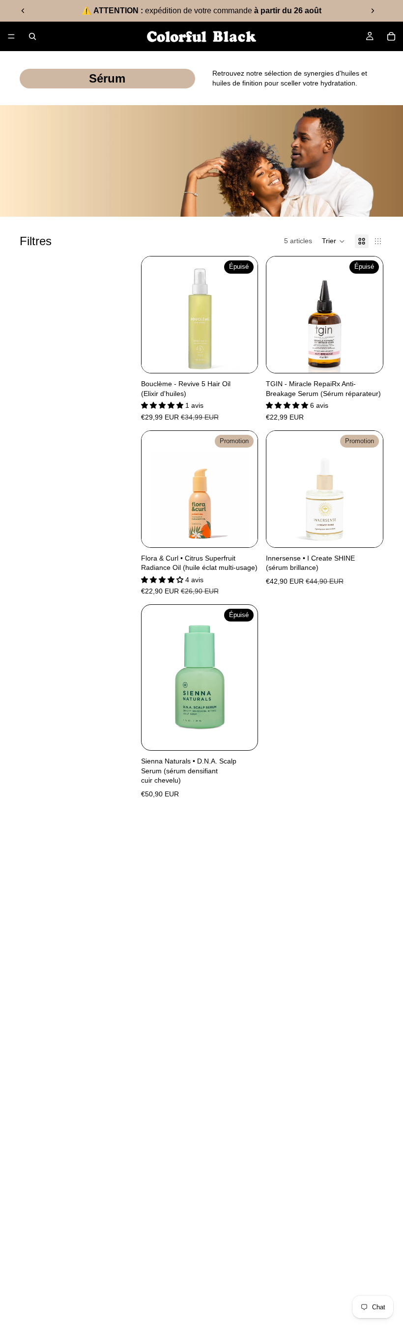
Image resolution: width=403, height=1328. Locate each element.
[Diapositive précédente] (23, 11)
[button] (333, 241)
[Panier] (391, 36)
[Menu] (11, 36)
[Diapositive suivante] (372, 11)
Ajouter (251, 532)
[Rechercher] (32, 36)
